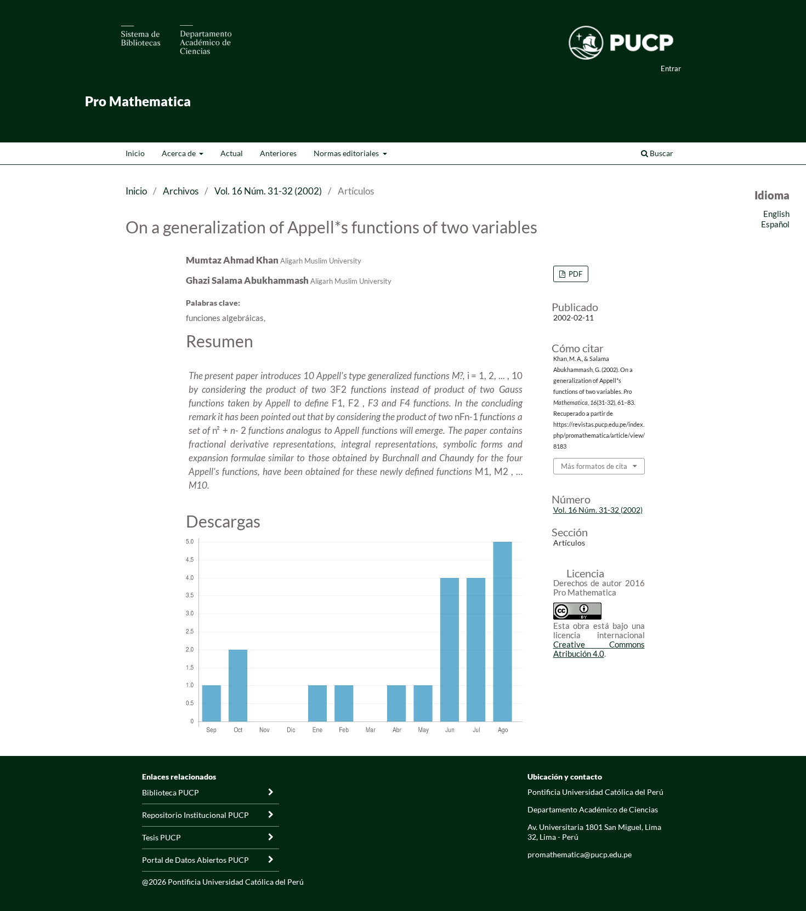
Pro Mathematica (138, 101)
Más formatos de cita (594, 466)
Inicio (135, 153)
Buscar (660, 153)
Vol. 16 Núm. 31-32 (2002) (268, 191)
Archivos (180, 191)
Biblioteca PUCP (170, 792)
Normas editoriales (347, 153)
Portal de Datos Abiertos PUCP (195, 859)
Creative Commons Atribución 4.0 (599, 648)
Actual (231, 153)
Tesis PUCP (161, 837)
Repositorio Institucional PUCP (195, 815)
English (776, 214)
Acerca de (179, 153)
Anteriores (278, 153)
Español (775, 224)
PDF (574, 274)
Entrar (671, 68)
